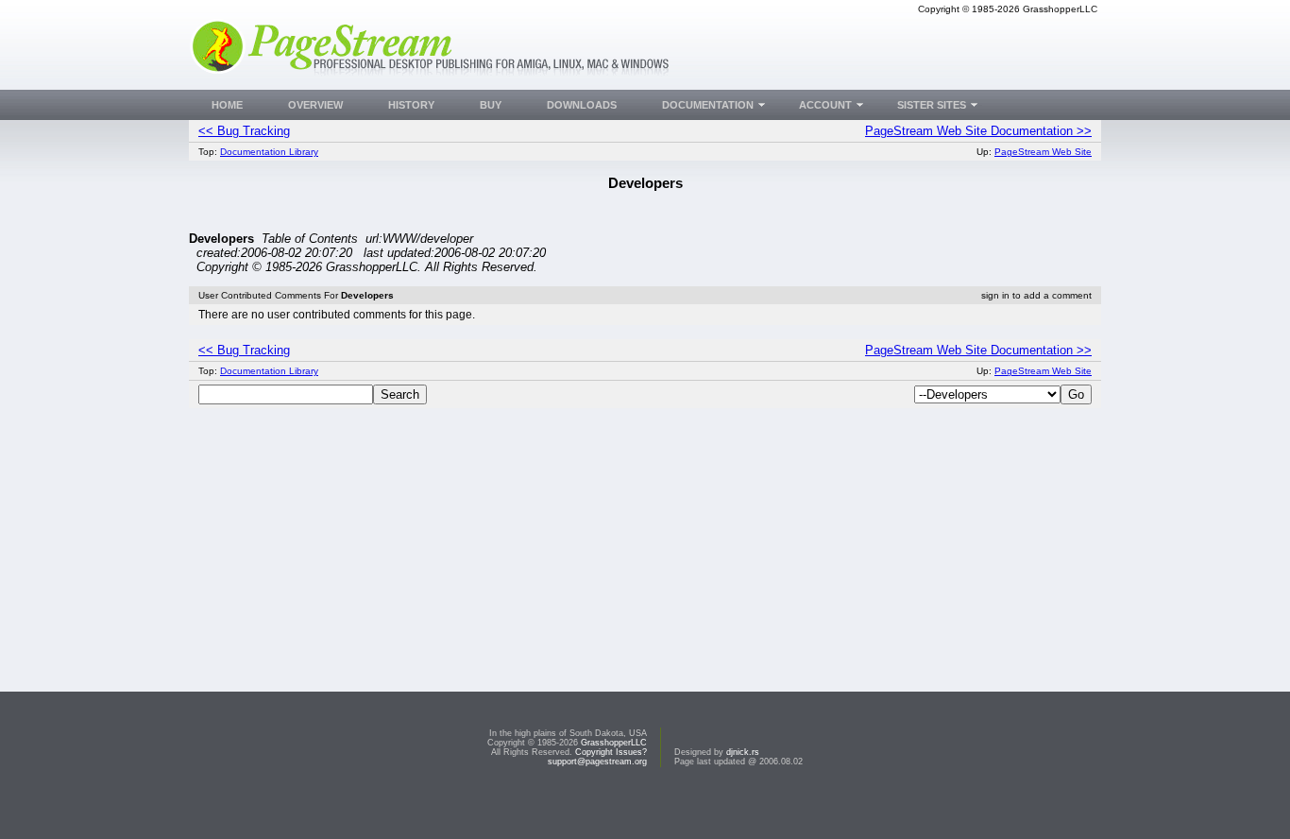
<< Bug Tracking (244, 131)
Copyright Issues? (611, 752)
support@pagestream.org (597, 761)
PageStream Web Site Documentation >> (978, 131)
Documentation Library (269, 151)
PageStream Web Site (1043, 151)
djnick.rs (742, 752)
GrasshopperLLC (614, 742)
